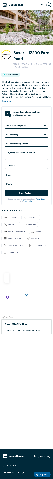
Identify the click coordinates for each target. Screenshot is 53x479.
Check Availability (26, 193)
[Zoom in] (6, 275)
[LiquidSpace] (13, 456)
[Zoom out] (6, 280)
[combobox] (26, 126)
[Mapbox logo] (7, 317)
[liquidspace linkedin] (35, 456)
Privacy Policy (28, 201)
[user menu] (48, 4)
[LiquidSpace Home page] (13, 5)
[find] (42, 4)
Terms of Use (40, 199)
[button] (51, 27)
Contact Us (44, 456)
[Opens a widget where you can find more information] (42, 475)
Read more (6, 101)
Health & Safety (12, 75)
